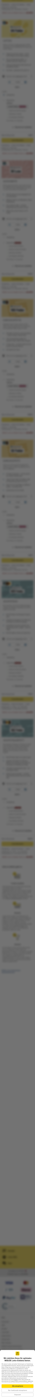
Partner (16, 1379)
